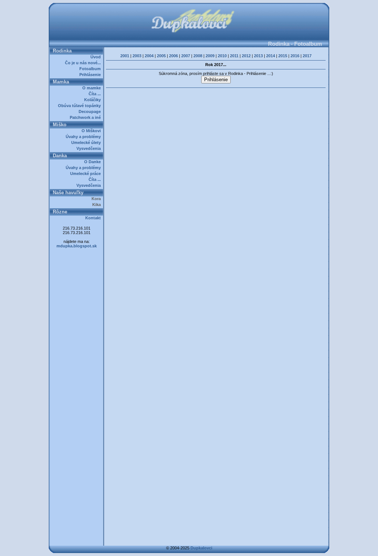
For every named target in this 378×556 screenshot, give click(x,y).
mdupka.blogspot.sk (76, 246)
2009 (210, 56)
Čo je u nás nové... (84, 63)
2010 (222, 56)
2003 (137, 56)
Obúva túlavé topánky (80, 105)
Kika (97, 204)
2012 (246, 56)
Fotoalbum (91, 68)
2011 (234, 56)
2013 (258, 56)
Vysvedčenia (89, 148)
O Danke (93, 161)
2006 (173, 56)
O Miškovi (92, 130)
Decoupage (91, 111)
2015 (282, 56)
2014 (270, 56)
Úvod (96, 57)
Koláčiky (93, 99)
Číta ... (96, 94)
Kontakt (94, 218)
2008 (197, 56)
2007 (185, 56)
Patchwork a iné (86, 117)
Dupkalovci (201, 548)
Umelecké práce (86, 173)
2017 (307, 56)
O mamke (92, 88)
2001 (124, 56)
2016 (295, 56)
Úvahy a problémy (84, 136)
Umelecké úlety (87, 142)
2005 (161, 56)
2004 (149, 56)
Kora (97, 198)
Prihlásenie (91, 74)
